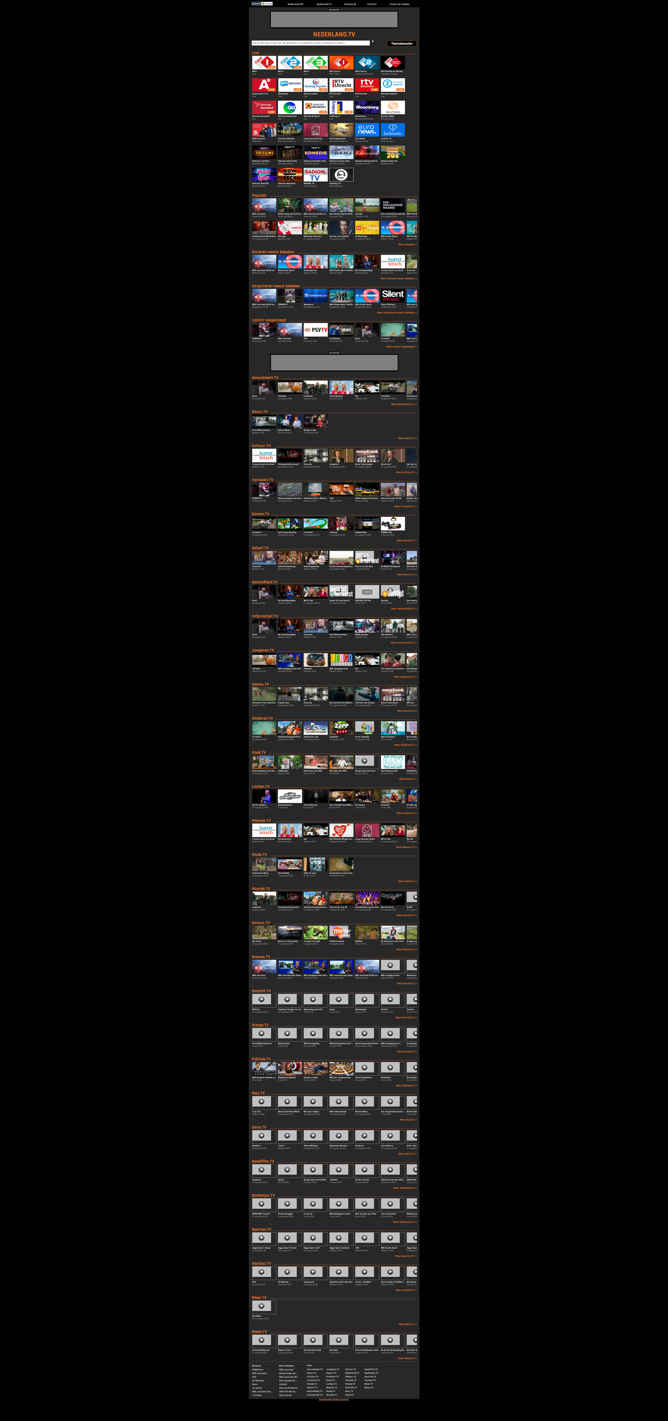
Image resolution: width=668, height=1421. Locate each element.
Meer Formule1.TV (405, 506)
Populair (259, 195)
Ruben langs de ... (288, 1373)
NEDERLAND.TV (334, 34)
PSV (254, 1377)
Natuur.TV (261, 923)
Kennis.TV (260, 684)
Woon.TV (259, 1332)
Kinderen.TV (262, 718)
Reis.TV (258, 1093)
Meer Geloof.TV (407, 574)
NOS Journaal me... (262, 1391)
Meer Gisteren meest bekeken (399, 278)
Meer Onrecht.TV (406, 1017)
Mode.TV (259, 855)
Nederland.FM (295, 4)
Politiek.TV (261, 1059)
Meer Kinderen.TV (406, 745)
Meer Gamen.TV (407, 540)
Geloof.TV (260, 548)
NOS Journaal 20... (288, 1377)
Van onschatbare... (289, 1388)
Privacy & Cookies (399, 4)
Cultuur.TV (261, 446)
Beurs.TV (260, 412)
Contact (372, 4)
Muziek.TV (261, 889)
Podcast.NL (350, 4)
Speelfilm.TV (263, 1161)
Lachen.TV (261, 786)
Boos (255, 1384)
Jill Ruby (257, 1395)
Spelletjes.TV (263, 1195)
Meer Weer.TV (408, 1324)
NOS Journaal (259, 1373)
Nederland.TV (324, 4)
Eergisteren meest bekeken (276, 286)
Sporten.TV (261, 1229)
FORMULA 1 (257, 1369)
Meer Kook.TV (408, 779)
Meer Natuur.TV (407, 949)
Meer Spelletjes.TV (405, 1222)
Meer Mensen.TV (406, 847)
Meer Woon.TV (408, 1358)
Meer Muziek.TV (407, 915)
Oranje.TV (260, 1025)
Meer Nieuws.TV (407, 983)
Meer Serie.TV (408, 1154)
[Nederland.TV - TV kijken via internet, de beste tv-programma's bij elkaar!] (275, 4)
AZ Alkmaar (258, 1380)
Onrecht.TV (261, 991)
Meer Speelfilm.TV (405, 1188)
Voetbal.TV (261, 1263)
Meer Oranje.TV (407, 1051)
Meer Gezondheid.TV (404, 608)
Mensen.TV (261, 820)
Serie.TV (259, 1127)
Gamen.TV (260, 514)
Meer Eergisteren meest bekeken (397, 312)
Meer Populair (408, 244)
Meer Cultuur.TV (406, 472)
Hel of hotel (285, 1395)
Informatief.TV (265, 616)
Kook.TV (259, 752)
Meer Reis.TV (408, 1119)
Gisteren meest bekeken (273, 252)
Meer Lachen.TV (407, 813)
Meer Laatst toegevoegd (401, 346)
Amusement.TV (265, 378)
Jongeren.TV (263, 650)
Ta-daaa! (257, 1388)
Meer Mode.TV (408, 881)
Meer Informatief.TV (404, 642)
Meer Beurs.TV (407, 438)
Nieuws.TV (261, 957)
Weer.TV (259, 1298)
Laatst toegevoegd (269, 320)
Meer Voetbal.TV (406, 1290)
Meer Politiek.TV (406, 1085)
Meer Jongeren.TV (405, 677)
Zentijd (283, 1384)
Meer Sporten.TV (406, 1256)
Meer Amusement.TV (404, 404)
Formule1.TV (262, 480)
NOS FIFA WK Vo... (288, 1391)
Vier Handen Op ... (288, 1380)
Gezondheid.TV (265, 582)
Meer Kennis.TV (407, 711)
